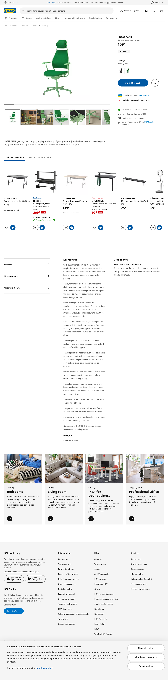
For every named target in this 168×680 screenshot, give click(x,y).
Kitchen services (137, 569)
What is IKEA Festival (103, 634)
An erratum (63, 619)
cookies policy (45, 668)
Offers (97, 589)
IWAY (96, 629)
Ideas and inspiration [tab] (75, 18)
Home (6, 26)
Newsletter (99, 609)
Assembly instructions (67, 604)
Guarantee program (66, 599)
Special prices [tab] (95, 18)
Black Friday (99, 624)
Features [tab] (8, 264)
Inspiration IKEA (101, 584)
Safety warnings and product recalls (73, 614)
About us (98, 559)
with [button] (136, 95)
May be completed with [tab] (39, 157)
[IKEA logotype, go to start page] (10, 10)
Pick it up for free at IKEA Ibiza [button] (133, 118)
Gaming (35, 26)
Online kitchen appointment (83, 2)
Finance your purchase (140, 589)
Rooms (14, 26)
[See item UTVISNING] (105, 181)
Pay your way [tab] (112, 18)
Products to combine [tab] (14, 157)
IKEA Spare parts (65, 609)
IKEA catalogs (100, 579)
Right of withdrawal (66, 594)
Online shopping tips (66, 584)
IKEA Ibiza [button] (11, 2)
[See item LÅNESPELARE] (134, 181)
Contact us (63, 559)
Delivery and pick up (138, 564)
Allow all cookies (146, 648)
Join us (97, 569)
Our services (135, 559)
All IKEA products (101, 574)
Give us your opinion (66, 624)
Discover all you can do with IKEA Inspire (21, 571)
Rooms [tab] (29, 18)
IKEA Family (51, 2)
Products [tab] (13, 18)
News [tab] (58, 18)
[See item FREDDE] (46, 181)
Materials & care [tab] (12, 288)
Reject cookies (146, 666)
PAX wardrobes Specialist (141, 579)
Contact (121, 2)
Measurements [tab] (11, 276)
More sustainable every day (106, 599)
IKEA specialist (136, 574)
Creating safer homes (103, 604)
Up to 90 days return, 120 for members (138, 123)
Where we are (100, 564)
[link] (121, 70)
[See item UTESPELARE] (17, 181)
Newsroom (99, 614)
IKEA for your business (104, 594)
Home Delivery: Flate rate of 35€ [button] (134, 114)
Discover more (10, 604)
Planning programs (138, 584)
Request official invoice (68, 574)
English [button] (157, 2)
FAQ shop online (65, 589)
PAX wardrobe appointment (105, 2)
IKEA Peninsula (100, 619)
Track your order (65, 564)
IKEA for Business (64, 2)
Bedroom (24, 26)
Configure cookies (144, 657)
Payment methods (66, 569)
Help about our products (68, 579)
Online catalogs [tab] (43, 18)
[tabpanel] (113, 351)
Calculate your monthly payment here (137, 100)
